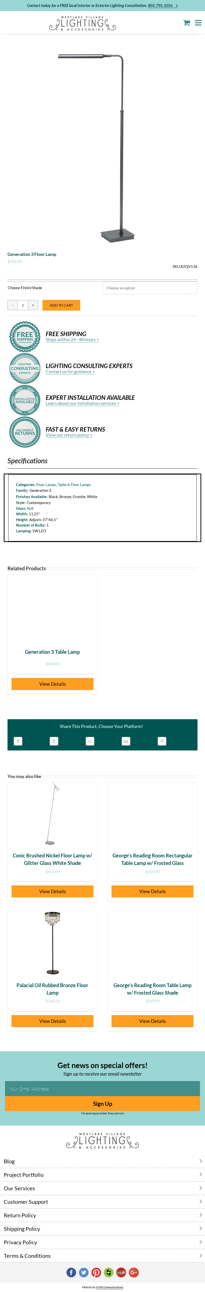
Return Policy (20, 1215)
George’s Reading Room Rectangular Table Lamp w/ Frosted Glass (152, 859)
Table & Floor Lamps (74, 484)
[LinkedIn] (126, 741)
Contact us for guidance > (70, 371)
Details (58, 684)
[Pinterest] (162, 741)
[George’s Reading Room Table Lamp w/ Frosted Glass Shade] (152, 943)
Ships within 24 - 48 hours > (72, 339)
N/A (30, 508)
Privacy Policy (20, 1242)
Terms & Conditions (27, 1255)
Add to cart (61, 305)
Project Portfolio (24, 1174)
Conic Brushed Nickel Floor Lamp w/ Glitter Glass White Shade (52, 859)
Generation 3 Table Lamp (52, 652)
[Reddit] (90, 741)
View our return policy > (69, 435)
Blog (9, 1161)
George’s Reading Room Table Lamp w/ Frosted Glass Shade (153, 989)
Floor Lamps (46, 484)
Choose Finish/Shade (25, 287)
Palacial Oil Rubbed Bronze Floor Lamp (52, 989)
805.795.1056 (160, 5)
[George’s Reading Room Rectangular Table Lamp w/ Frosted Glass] (152, 813)
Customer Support (26, 1201)
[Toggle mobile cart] (186, 22)
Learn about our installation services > (83, 403)
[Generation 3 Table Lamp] (52, 606)
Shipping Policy (22, 1228)
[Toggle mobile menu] (198, 22)
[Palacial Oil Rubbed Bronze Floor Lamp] (52, 943)
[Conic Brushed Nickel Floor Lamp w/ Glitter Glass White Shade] (52, 813)
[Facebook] (18, 741)
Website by (102, 1287)
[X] (54, 741)
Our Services (19, 1188)
